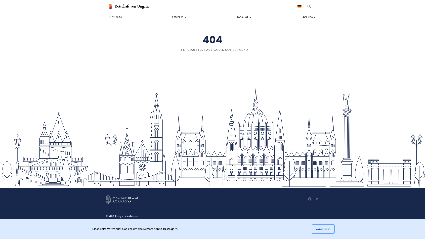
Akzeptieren (323, 229)
